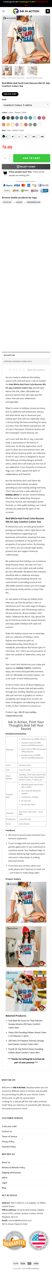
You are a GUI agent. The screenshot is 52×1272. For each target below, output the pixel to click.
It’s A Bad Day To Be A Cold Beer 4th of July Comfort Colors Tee (37, 294)
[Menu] (3, 11)
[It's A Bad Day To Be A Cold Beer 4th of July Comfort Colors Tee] (38, 275)
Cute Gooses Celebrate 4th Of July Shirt (12, 293)
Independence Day (34, 78)
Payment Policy (9, 1146)
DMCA (4, 1177)
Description (9, 355)
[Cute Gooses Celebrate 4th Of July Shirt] (13, 275)
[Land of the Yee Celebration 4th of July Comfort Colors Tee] (13, 317)
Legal (4, 1182)
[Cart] (48, 11)
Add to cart (31, 158)
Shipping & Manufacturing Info (18, 361)
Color (5, 112)
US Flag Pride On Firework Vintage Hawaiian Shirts (37, 250)
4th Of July (7, 202)
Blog (4, 1187)
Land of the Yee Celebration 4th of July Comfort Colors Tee (12, 336)
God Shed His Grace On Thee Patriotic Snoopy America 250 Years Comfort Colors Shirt (25, 1024)
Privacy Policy (8, 1141)
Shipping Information (11, 1172)
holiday (19, 202)
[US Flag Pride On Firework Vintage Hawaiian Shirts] (38, 232)
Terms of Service (9, 1136)
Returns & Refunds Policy (13, 1167)
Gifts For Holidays (16, 78)
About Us (6, 1162)
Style (4, 99)
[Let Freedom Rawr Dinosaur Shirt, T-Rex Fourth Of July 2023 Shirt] (13, 232)
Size (4, 130)
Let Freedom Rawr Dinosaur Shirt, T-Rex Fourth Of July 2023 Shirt (13, 251)
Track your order (9, 1126)
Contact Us (7, 1131)
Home (4, 78)
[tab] (26, 355)
